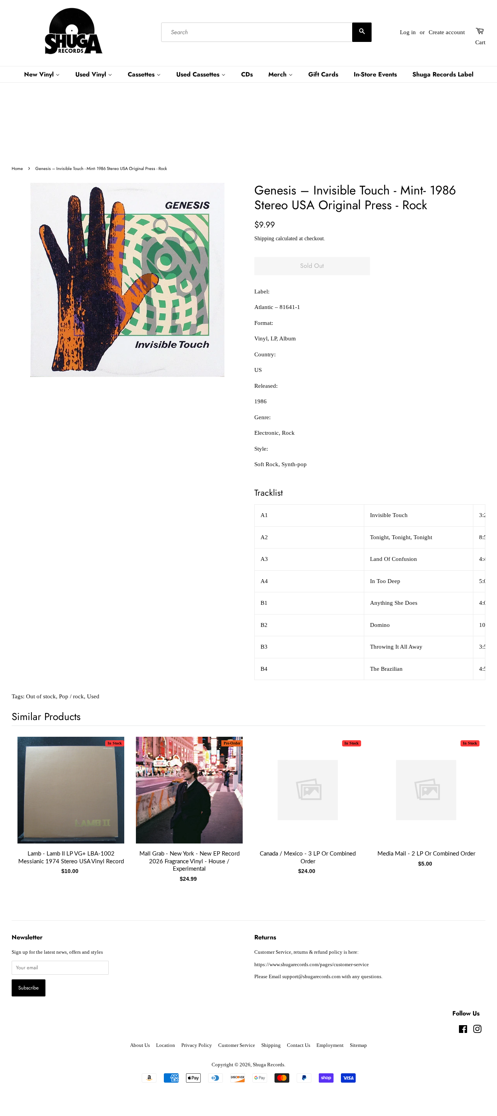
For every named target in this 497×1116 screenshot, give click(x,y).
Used (93, 696)
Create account (447, 32)
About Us (140, 1045)
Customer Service (236, 1045)
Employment (330, 1045)
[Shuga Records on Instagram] (477, 1031)
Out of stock (41, 696)
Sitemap (358, 1045)
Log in (408, 32)
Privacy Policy (196, 1045)
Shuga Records (268, 1064)
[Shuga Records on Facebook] (463, 1031)
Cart (480, 42)
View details (71, 797)
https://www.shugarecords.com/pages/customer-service (311, 964)
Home (17, 168)
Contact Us (298, 1045)
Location (165, 1045)
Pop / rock (71, 696)
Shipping (264, 238)
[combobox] (266, 32)
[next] (466, 798)
